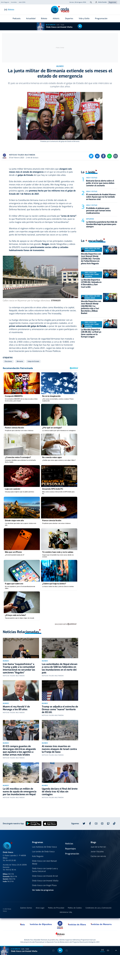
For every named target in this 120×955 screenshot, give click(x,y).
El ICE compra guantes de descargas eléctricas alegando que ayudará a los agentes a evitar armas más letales (19, 750)
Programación (101, 18)
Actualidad (30, 18)
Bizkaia (44, 18)
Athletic (56, 18)
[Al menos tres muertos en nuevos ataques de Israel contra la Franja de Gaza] (60, 730)
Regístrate (112, 2)
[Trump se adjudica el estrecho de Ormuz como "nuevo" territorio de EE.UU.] (60, 690)
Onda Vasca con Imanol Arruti (45, 876)
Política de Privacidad (56, 908)
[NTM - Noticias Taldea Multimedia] (60, 924)
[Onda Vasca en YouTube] (96, 823)
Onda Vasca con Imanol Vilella (59, 27)
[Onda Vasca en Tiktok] (114, 823)
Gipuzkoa (90, 219)
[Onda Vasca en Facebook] (90, 823)
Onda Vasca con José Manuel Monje (44, 862)
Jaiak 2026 (22, 2)
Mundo (6, 661)
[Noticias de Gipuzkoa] (40, 924)
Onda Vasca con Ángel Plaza (44, 885)
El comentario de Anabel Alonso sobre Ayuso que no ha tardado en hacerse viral (101, 197)
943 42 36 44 (11, 870)
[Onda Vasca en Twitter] (83, 823)
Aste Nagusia (5, 2)
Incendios (14, 2)
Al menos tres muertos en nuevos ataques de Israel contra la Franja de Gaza (59, 749)
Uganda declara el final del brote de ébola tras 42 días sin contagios (60, 791)
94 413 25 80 (11, 860)
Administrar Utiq (66, 912)
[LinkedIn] (97, 156)
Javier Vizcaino (97, 851)
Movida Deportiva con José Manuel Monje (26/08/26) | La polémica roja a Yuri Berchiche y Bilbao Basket (91, 307)
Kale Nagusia (37, 856)
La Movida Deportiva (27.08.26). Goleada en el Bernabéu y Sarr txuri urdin (91, 283)
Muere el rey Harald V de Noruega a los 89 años (16, 708)
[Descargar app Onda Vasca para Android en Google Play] (33, 823)
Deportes (69, 18)
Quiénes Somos (26, 908)
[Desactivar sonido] (108, 950)
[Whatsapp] (109, 156)
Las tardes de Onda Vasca (43, 851)
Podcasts (17, 18)
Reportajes (70, 848)
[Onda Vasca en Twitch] (108, 823)
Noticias (69, 843)
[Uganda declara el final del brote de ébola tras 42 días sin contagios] (60, 772)
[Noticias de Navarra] (101, 924)
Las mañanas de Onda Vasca (44, 847)
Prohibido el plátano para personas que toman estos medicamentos (98, 210)
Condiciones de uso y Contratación (98, 908)
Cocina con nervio (98, 856)
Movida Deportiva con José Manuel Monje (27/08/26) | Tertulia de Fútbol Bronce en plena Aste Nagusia (91, 259)
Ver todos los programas (43, 890)
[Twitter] (91, 156)
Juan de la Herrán (98, 847)
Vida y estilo (91, 178)
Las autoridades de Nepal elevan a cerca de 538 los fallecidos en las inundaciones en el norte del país (59, 668)
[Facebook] (103, 156)
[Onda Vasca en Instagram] (102, 823)
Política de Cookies (75, 908)
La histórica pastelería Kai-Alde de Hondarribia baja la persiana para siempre (101, 224)
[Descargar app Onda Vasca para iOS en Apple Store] (50, 823)
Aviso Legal (40, 908)
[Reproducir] (80, 26)
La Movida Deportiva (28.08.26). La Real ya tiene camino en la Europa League (91, 333)
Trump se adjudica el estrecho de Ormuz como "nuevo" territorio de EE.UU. (60, 709)
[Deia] (22, 924)
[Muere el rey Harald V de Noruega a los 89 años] (21, 690)
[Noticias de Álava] (77, 924)
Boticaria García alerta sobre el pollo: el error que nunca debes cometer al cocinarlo (100, 183)
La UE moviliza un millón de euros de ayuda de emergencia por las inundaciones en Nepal (19, 791)
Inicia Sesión (102, 2)
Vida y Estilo (84, 18)
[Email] (115, 156)
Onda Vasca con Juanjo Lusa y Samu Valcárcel (45, 870)
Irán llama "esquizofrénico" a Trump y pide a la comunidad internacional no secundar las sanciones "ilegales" (19, 668)
